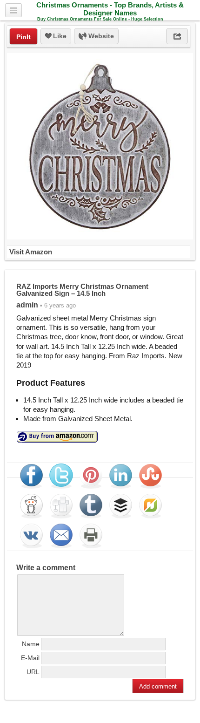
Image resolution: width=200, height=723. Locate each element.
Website (100, 36)
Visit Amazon (30, 252)
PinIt (23, 37)
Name (31, 644)
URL (33, 671)
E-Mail (30, 658)
